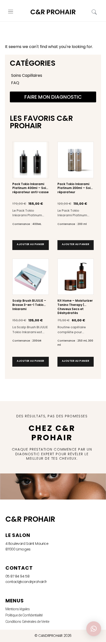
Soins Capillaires (26, 75)
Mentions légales (17, 609)
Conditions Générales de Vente (27, 622)
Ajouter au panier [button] (30, 244)
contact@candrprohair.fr (26, 581)
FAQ (15, 83)
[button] (11, 11)
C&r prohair (53, 11)
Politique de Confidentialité (24, 615)
